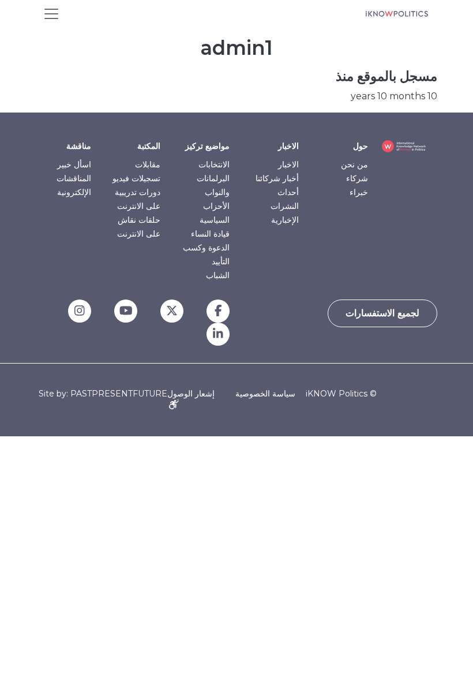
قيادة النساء (210, 234)
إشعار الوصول (191, 393)
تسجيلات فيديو (136, 178)
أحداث (288, 192)
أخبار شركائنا (277, 178)
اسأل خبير (74, 164)
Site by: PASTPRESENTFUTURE (103, 394)
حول (360, 146)
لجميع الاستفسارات (382, 313)
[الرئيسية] (397, 14)
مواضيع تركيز (207, 146)
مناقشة (78, 146)
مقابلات (147, 164)
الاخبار (288, 146)
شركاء (357, 178)
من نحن (354, 164)
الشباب (218, 275)
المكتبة (148, 146)
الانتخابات (214, 164)
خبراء (359, 192)
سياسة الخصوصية (265, 393)
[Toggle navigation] (51, 14)
